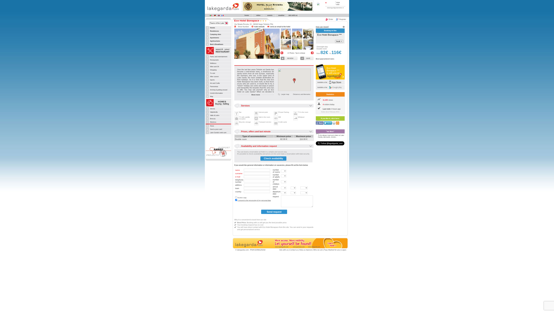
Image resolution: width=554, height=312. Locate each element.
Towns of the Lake (217, 23)
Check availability (273, 158)
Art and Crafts (215, 83)
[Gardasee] (215, 15)
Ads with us (283, 250)
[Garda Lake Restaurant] (218, 54)
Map (211, 96)
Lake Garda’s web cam (218, 132)
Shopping (213, 70)
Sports (212, 80)
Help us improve (305, 250)
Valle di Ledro (214, 115)
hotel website (259, 27)
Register (342, 19)
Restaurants (214, 60)
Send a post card (216, 129)
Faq (325, 250)
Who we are (318, 250)
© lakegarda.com (242, 250)
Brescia (212, 119)
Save (308, 58)
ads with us (293, 15)
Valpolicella (214, 112)
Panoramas (214, 86)
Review (290, 58)
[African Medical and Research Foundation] (218, 158)
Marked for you (334, 250)
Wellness (213, 63)
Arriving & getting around (218, 90)
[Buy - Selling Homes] (218, 106)
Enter (331, 19)
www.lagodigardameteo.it (335, 8)
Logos (343, 250)
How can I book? (322, 27)
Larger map (285, 94)
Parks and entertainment (218, 56)
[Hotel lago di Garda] (211, 15)
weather (281, 15)
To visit (212, 73)
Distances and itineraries (301, 94)
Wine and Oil (214, 66)
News (212, 126)
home (247, 15)
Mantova (213, 122)
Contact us (294, 250)
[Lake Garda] (218, 15)
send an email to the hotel (280, 27)
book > (339, 41)
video (258, 15)
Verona (212, 109)
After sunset (214, 76)
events (269, 15)
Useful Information (216, 93)
